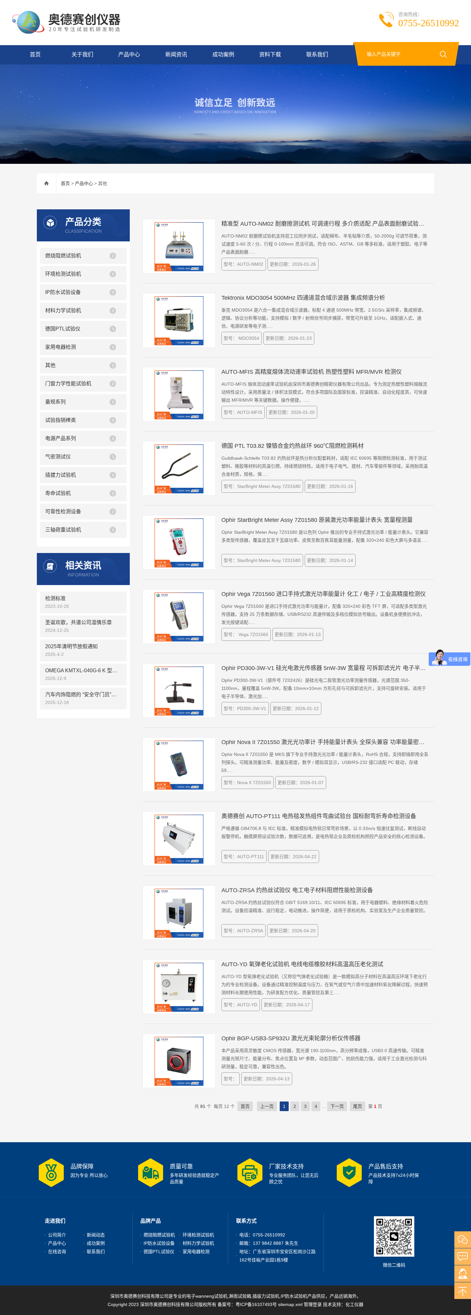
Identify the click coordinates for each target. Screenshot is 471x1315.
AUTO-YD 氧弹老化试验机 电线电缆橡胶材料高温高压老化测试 (302, 964)
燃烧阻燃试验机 (63, 255)
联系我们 (317, 55)
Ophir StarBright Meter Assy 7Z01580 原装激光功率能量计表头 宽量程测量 (317, 520)
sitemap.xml (290, 1304)
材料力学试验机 (63, 310)
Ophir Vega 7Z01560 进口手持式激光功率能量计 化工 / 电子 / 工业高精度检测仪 (323, 594)
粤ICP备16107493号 (256, 1304)
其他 (50, 365)
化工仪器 (354, 1304)
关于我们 (82, 55)
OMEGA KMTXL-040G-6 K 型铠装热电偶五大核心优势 (83, 670)
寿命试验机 (58, 493)
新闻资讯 (176, 55)
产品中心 (129, 55)
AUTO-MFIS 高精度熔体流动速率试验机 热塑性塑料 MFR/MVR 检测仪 (311, 372)
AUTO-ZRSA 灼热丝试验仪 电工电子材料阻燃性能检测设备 (297, 890)
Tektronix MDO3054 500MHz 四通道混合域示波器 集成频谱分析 (303, 298)
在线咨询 (57, 1251)
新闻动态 (96, 1234)
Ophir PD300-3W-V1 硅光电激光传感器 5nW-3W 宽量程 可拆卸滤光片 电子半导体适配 (324, 668)
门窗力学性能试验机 (68, 383)
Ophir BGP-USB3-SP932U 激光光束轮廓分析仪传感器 (290, 1038)
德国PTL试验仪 (62, 328)
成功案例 (223, 55)
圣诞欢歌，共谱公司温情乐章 (78, 622)
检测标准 (55, 598)
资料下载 (270, 55)
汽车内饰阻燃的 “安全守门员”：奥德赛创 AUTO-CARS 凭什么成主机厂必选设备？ (83, 694)
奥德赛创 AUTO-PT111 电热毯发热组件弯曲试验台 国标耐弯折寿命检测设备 (318, 816)
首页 (35, 55)
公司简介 (57, 1234)
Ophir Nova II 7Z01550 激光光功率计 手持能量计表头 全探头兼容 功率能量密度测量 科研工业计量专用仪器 (324, 742)
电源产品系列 (60, 438)
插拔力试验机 (60, 475)
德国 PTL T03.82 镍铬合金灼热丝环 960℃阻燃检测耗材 (292, 446)
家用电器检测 (60, 347)
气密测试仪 (58, 456)
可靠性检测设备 (63, 511)
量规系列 (55, 402)
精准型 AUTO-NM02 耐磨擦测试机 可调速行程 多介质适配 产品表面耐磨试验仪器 (324, 224)
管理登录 (313, 1304)
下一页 (337, 1106)
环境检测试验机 (63, 274)
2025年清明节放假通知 (71, 646)
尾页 (357, 1106)
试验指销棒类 (60, 420)
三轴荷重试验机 (63, 529)
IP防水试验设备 (63, 292)
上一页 (267, 1106)
